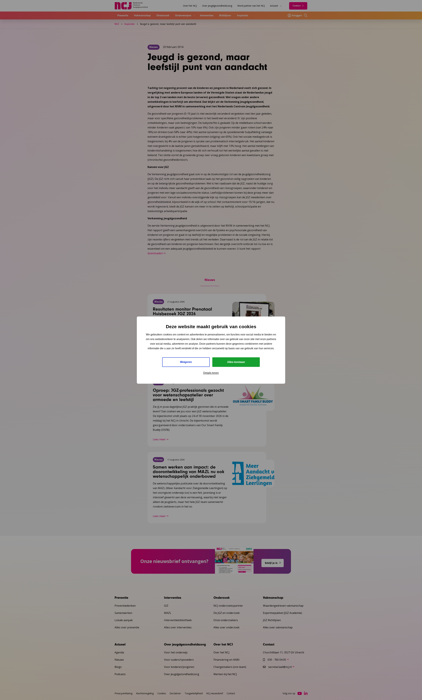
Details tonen (211, 372)
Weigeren (186, 362)
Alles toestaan (236, 362)
